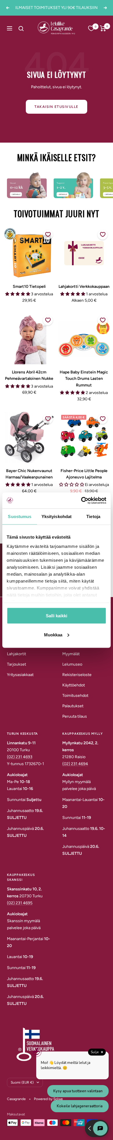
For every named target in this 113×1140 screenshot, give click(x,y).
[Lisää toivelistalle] (48, 235)
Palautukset (72, 705)
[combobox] (28, 28)
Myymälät (71, 653)
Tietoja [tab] (93, 516)
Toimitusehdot (75, 695)
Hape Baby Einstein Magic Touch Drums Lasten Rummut (84, 379)
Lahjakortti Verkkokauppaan (84, 286)
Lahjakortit (16, 653)
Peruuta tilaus (74, 716)
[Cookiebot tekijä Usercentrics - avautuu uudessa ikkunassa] (81, 500)
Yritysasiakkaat (20, 674)
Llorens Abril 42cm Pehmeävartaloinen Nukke (29, 375)
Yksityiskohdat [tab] (56, 516)
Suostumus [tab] (19, 516)
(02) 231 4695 (19, 902)
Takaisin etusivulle (56, 107)
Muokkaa (53, 634)
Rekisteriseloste (77, 674)
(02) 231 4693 (19, 756)
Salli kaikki (56, 615)
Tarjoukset (16, 664)
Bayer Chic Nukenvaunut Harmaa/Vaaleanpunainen (29, 474)
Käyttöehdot (73, 685)
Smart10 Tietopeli (29, 286)
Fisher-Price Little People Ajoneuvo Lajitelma (84, 474)
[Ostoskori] (103, 28)
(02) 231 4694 (75, 763)
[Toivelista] (91, 28)
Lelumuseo (72, 664)
